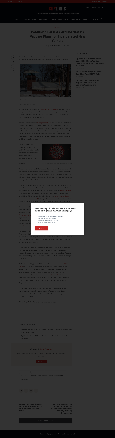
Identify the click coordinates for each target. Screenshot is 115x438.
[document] (57, 219)
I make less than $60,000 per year (46, 222)
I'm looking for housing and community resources (50, 216)
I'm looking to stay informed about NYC (47, 220)
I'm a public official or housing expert (47, 218)
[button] (82, 205)
